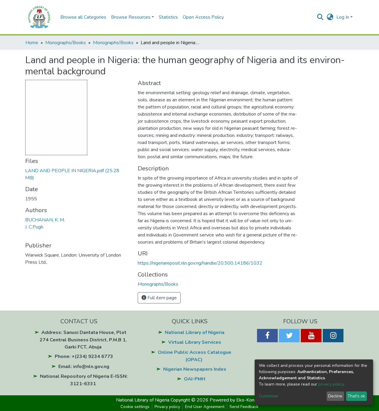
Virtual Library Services (194, 342)
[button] (330, 17)
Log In (342, 17)
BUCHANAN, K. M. (45, 220)
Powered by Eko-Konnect (236, 400)
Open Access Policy (203, 17)
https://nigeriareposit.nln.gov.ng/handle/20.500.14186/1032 (200, 263)
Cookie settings (135, 407)
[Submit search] (320, 17)
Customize (268, 396)
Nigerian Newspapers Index (194, 369)
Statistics (168, 17)
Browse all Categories (83, 17)
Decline (335, 396)
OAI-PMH (194, 379)
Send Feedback (243, 407)
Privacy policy (167, 407)
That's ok (356, 396)
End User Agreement (204, 407)
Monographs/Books (65, 42)
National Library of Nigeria (194, 332)
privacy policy (330, 384)
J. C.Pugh (34, 227)
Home (31, 42)
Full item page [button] (161, 298)
